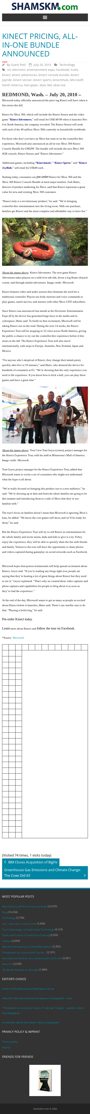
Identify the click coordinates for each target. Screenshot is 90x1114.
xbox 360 (46, 85)
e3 (9, 70)
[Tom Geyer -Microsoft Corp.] (45, 415)
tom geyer (31, 85)
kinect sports (42, 80)
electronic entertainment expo (33, 70)
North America (12, 85)
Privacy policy (10, 1041)
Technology (67, 65)
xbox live (59, 85)
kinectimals (61, 80)
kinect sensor (22, 80)
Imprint (6, 1047)
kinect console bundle (54, 75)
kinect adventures (24, 75)
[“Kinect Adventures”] (45, 242)
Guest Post (18, 65)
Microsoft (76, 80)
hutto (74, 70)
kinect (6, 75)
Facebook (62, 70)
